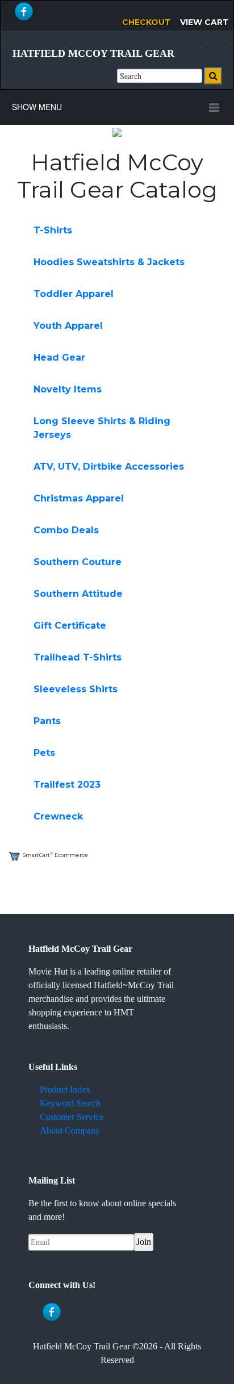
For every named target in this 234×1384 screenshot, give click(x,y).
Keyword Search (70, 1103)
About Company (70, 1130)
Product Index (65, 1089)
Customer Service (71, 1117)
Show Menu (37, 106)
